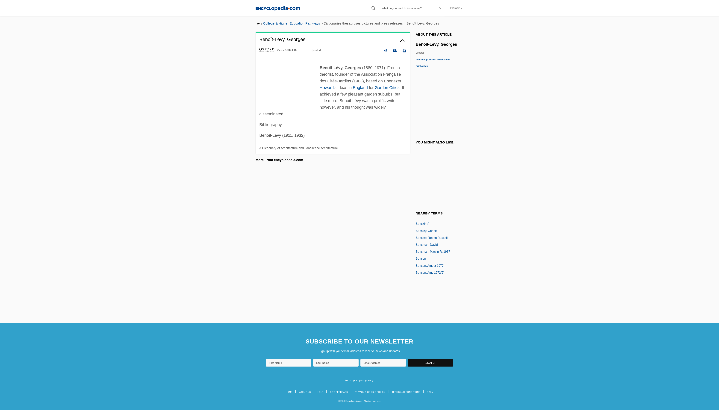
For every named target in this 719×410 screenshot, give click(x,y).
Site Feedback (339, 392)
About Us (305, 392)
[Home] (278, 8)
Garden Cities (387, 87)
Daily (430, 392)
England (360, 87)
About (433, 59)
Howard (327, 87)
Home (289, 392)
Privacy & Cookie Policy (370, 392)
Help (320, 392)
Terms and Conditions (406, 392)
